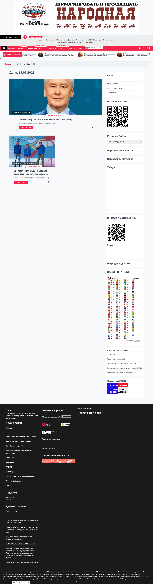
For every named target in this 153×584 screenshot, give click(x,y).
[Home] (4, 48)
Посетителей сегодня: (115, 359)
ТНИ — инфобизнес (13, 481)
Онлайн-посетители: (114, 355)
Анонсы (22, 47)
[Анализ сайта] (65, 424)
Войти (109, 79)
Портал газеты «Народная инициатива (21, 437)
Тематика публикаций (57, 47)
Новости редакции (36, 47)
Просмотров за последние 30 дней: (120, 364)
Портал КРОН (11, 458)
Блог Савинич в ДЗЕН (14, 446)
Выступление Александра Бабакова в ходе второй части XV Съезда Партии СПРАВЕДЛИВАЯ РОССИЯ (71, 55)
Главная (11, 48)
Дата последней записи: (116, 373)
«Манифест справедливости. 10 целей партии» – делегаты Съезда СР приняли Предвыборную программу (31, 55)
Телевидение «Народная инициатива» (20, 476)
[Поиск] (144, 48)
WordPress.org (112, 93)
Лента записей (112, 84)
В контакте (10, 497)
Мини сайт (10, 462)
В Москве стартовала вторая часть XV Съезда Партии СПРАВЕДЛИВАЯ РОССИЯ (110, 55)
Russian (91, 47)
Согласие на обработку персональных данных (22, 562)
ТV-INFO (9, 467)
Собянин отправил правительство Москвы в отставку (45, 119)
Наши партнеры (75, 48)
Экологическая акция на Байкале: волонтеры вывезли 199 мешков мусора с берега (31, 173)
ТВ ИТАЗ (9, 486)
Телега (8, 499)
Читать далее (25, 127)
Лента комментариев (114, 88)
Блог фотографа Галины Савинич (19, 441)
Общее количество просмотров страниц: (122, 368)
